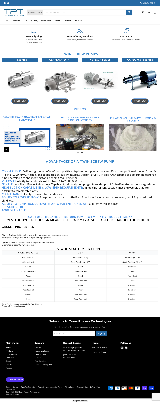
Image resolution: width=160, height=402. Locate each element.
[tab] (78, 152)
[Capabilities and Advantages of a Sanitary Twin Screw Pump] (27, 138)
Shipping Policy (82, 387)
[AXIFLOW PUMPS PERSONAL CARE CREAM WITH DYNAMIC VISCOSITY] (132, 137)
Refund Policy (95, 387)
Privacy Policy (69, 387)
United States (147, 3)
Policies (78, 21)
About (57, 21)
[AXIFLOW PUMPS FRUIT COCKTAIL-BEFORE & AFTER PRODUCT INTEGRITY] (80, 137)
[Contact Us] (126, 36)
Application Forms (42, 351)
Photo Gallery (31, 21)
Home (5, 21)
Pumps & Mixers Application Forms (50, 387)
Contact (67, 21)
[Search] (129, 12)
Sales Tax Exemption (43, 364)
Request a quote (80, 401)
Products (16, 21)
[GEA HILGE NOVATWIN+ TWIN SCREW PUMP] (60, 80)
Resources (46, 21)
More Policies (10, 390)
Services (38, 358)
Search (8, 387)
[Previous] (6, 149)
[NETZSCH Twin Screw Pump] (100, 80)
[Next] (153, 149)
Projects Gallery (41, 354)
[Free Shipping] (34, 36)
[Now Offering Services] (80, 36)
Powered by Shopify (13, 395)
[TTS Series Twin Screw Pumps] (20, 80)
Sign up (101, 333)
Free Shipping (40, 361)
